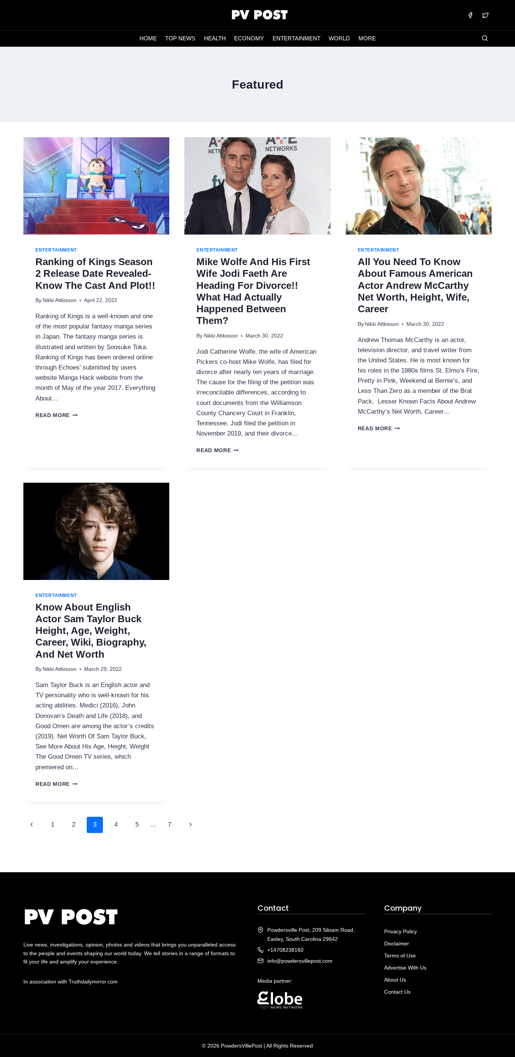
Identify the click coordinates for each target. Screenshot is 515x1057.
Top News (180, 38)
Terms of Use (400, 956)
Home (148, 38)
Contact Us (397, 992)
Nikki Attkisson (60, 300)
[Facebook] (470, 15)
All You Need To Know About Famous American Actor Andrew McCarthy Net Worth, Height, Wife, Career (415, 285)
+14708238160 (285, 950)
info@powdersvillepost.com (300, 961)
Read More (56, 415)
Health (215, 38)
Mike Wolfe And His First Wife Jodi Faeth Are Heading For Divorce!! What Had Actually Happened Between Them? (253, 291)
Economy (249, 38)
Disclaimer (396, 943)
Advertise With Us (405, 968)
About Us (395, 980)
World (339, 38)
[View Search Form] (485, 38)
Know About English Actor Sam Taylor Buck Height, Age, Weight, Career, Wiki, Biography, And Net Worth (90, 630)
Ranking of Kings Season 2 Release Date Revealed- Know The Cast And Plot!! (95, 273)
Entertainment (296, 38)
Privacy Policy (400, 931)
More (367, 38)
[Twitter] (485, 15)
